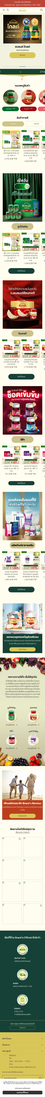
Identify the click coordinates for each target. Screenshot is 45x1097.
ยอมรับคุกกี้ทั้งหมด (22, 1092)
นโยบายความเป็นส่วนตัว (22, 1088)
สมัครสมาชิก (22, 815)
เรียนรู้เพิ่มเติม (10, 725)
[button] (3, 9)
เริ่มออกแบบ (22, 649)
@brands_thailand (22, 832)
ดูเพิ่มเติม (22, 1027)
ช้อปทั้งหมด (21, 270)
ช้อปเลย (22, 59)
